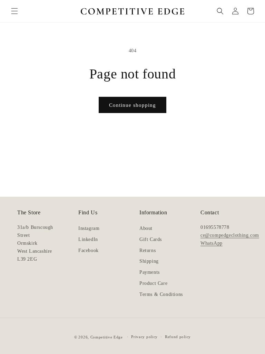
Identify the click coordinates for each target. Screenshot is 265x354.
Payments (149, 272)
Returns (147, 250)
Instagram (88, 228)
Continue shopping (132, 105)
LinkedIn (88, 239)
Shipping (149, 261)
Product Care (153, 283)
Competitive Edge (106, 337)
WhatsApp (211, 243)
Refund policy (178, 337)
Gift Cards (150, 239)
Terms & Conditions (161, 294)
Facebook (88, 250)
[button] (14, 11)
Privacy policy (144, 337)
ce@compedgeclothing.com (229, 235)
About (146, 228)
